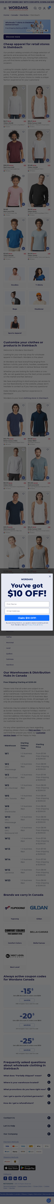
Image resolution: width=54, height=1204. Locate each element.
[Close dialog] (50, 576)
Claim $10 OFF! (27, 617)
